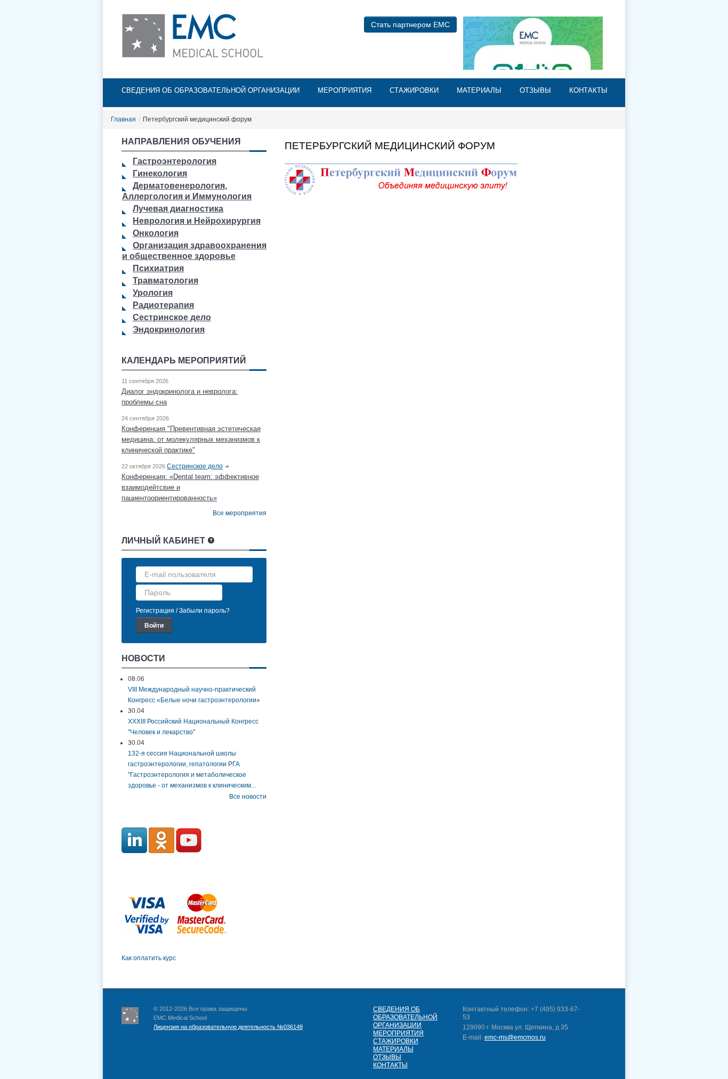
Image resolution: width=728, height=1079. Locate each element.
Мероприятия (344, 90)
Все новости (247, 796)
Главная (123, 119)
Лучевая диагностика (178, 208)
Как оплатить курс (149, 957)
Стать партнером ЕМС (410, 24)
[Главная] (195, 35)
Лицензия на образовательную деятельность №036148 (228, 1027)
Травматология (165, 280)
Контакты (588, 90)
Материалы (479, 90)
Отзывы (535, 90)
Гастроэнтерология (174, 161)
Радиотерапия (163, 305)
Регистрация (155, 610)
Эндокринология (169, 329)
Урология (153, 292)
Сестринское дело (172, 317)
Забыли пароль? (204, 610)
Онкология (156, 233)
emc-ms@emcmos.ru (515, 1037)
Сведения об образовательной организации (211, 90)
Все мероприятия (239, 512)
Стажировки (414, 90)
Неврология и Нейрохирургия (197, 220)
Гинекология (160, 173)
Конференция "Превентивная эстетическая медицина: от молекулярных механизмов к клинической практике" (191, 439)
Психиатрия (158, 268)
